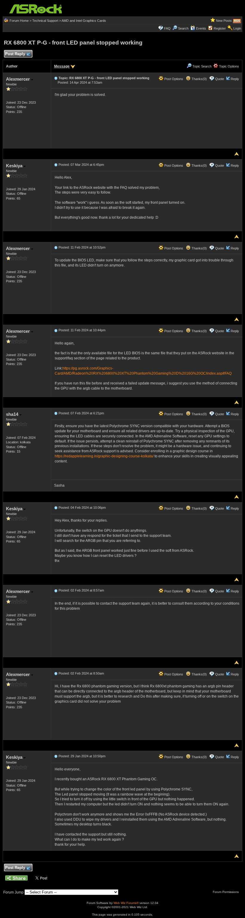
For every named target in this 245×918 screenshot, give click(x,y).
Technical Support (45, 20)
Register (220, 28)
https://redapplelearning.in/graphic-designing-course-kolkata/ (104, 456)
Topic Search (202, 66)
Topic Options (228, 66)
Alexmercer (18, 79)
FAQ (167, 28)
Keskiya (15, 165)
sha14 (12, 414)
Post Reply (15, 54)
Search (183, 28)
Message (62, 66)
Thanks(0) (199, 79)
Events (201, 28)
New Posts (224, 20)
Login (237, 28)
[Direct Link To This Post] (56, 78)
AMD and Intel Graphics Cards (84, 20)
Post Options (173, 79)
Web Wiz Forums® (126, 903)
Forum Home (19, 20)
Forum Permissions (226, 892)
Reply (235, 79)
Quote (219, 79)
